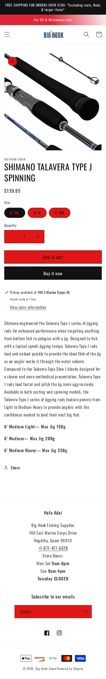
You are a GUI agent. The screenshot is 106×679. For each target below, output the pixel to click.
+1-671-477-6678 (53, 548)
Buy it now (53, 273)
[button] (7, 34)
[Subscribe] (85, 611)
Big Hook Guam (46, 668)
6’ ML (14, 213)
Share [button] (15, 467)
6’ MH (59, 213)
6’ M (37, 213)
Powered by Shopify (70, 668)
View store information (28, 307)
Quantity (10, 225)
